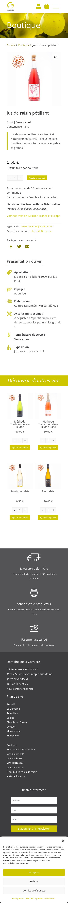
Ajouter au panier (37, 177)
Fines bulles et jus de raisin (36, 226)
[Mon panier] (46, 6)
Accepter (34, 872)
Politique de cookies (21, 898)
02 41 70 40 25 (20, 683)
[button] (63, 840)
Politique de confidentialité (42, 898)
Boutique (24, 45)
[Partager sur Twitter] (19, 246)
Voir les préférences (34, 890)
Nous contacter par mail (20, 688)
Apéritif (36, 231)
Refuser (34, 881)
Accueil (11, 45)
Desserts (46, 231)
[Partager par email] (27, 246)
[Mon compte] (38, 6)
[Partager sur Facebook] (11, 246)
